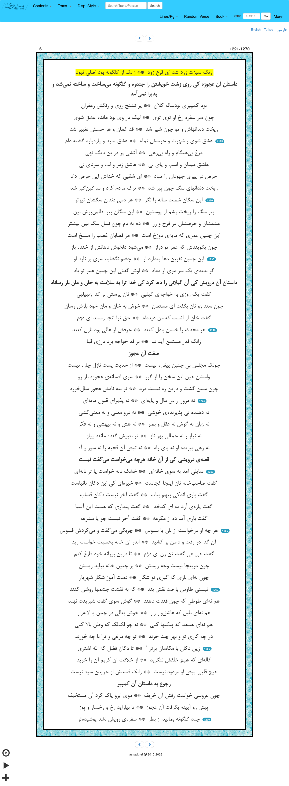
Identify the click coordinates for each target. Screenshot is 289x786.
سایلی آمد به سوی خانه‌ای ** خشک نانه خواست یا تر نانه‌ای (139, 471)
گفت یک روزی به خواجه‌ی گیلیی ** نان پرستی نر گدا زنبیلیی (144, 294)
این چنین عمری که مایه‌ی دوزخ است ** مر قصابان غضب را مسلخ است (144, 235)
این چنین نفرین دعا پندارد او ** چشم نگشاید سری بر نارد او (139, 259)
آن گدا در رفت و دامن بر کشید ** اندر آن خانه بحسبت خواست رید (145, 542)
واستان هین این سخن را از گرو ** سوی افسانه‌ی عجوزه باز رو (144, 377)
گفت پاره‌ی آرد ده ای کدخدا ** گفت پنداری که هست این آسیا (144, 507)
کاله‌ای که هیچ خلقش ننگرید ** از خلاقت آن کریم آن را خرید (144, 660)
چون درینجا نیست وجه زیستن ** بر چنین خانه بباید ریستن (145, 566)
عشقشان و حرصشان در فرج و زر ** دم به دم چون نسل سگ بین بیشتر (145, 223)
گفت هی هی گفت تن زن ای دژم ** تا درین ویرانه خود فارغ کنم (144, 554)
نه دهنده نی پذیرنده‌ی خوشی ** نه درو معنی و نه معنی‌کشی (144, 412)
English (256, 29)
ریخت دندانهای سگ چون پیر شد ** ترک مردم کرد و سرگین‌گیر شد (144, 188)
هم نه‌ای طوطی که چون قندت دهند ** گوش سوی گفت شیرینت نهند (144, 601)
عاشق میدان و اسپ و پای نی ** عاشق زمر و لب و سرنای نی (144, 165)
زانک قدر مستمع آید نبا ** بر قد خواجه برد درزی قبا (144, 341)
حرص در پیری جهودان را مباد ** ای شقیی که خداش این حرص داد (144, 176)
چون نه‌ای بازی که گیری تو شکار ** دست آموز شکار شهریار (144, 577)
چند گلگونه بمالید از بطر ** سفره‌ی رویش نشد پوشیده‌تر (139, 719)
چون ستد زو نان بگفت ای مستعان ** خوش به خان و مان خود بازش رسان (144, 306)
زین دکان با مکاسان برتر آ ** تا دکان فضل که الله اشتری (139, 648)
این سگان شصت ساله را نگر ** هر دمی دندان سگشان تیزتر (139, 200)
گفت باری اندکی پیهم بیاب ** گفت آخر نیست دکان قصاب (144, 495)
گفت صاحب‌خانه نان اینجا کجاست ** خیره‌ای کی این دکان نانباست (144, 483)
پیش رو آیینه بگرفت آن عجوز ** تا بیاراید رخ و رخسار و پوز (144, 707)
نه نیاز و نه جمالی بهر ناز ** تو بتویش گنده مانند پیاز (144, 436)
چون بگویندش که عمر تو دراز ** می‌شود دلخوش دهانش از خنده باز (145, 247)
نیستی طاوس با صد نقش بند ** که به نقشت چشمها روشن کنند (139, 589)
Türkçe (268, 29)
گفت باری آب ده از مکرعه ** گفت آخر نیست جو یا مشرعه (144, 519)
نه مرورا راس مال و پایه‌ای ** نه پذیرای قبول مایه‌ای (139, 401)
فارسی (281, 29)
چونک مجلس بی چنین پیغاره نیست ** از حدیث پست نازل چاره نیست (144, 365)
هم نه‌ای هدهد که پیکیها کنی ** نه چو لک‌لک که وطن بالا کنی (144, 625)
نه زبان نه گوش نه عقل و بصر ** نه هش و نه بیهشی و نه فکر (144, 424)
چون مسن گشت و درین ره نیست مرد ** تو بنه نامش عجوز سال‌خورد (144, 389)
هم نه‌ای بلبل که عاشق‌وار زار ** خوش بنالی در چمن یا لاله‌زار (144, 613)
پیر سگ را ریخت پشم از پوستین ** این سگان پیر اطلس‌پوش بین (144, 212)
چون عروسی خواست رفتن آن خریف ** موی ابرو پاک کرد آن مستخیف (144, 695)
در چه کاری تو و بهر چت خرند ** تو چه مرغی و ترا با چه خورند (144, 637)
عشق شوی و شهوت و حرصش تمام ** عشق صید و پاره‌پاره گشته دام (139, 141)
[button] (42, 5)
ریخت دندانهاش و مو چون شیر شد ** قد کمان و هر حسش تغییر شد (144, 129)
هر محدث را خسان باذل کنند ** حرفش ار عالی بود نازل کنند (139, 330)
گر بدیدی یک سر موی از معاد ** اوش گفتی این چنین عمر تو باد (144, 271)
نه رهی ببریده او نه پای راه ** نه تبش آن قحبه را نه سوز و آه (144, 448)
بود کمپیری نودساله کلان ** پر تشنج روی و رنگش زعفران (144, 106)
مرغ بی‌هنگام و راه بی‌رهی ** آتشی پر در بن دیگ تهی (144, 153)
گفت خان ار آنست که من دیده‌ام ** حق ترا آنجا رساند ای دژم (144, 318)
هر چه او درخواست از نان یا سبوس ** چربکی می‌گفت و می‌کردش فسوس (139, 530)
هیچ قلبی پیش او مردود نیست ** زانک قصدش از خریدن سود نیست (144, 672)
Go (266, 16)
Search (155, 5)
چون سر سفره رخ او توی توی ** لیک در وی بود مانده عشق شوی (144, 117)
